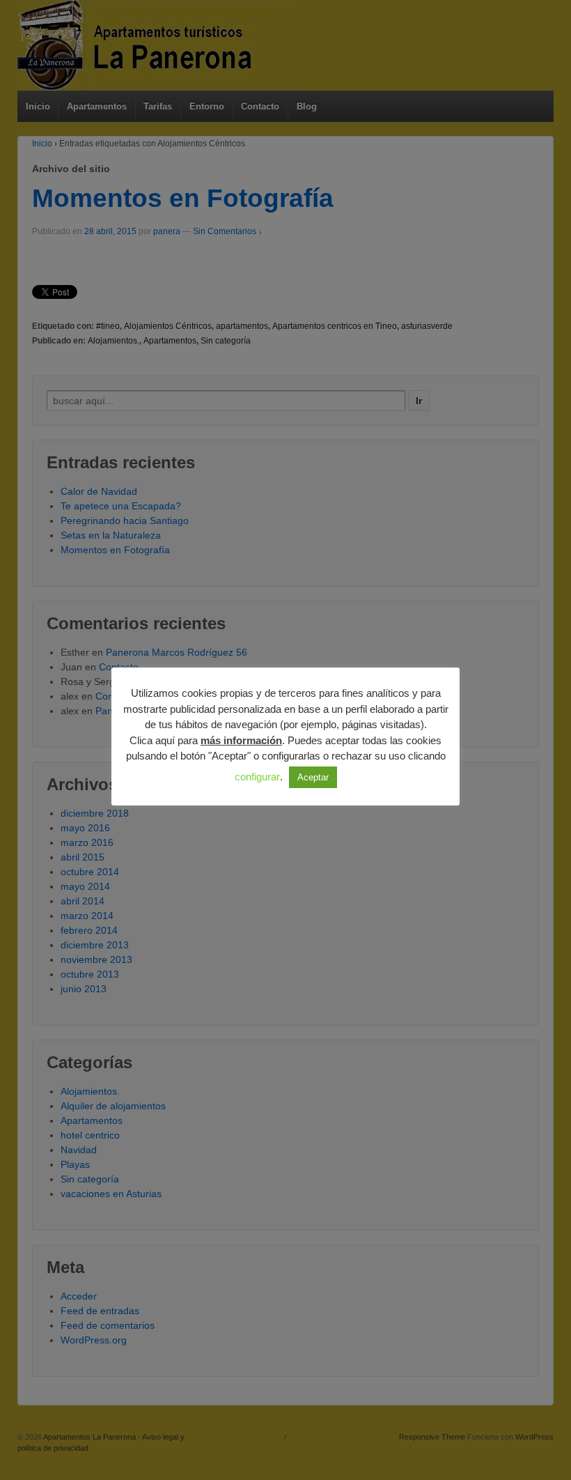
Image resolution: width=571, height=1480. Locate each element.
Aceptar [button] (313, 777)
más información (241, 740)
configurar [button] (257, 777)
